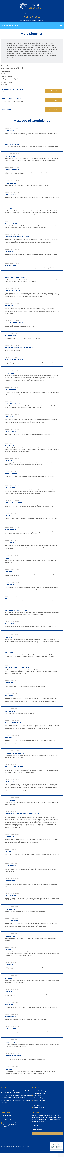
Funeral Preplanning (40, 1091)
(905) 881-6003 (32, 17)
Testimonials (37, 1105)
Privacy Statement (39, 1107)
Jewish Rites (37, 1096)
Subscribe (47, 1133)
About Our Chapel (39, 1098)
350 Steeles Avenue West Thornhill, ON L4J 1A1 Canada (10, 1125)
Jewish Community (39, 1100)
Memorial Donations (40, 1103)
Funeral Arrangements (40, 1093)
